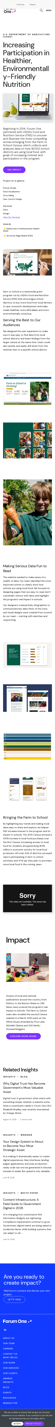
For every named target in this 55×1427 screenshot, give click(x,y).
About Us (8, 1338)
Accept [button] (17, 1424)
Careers (8, 1348)
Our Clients (10, 1373)
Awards (7, 1378)
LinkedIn (5, 1330)
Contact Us (10, 1354)
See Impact (14, 169)
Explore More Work (23, 1036)
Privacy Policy (33, 1424)
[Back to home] (17, 1323)
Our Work (9, 1362)
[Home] (9, 12)
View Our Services (11, 217)
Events (7, 1392)
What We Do (10, 1357)
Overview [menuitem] (20, 4)
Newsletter (10, 1403)
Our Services (11, 1368)
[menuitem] (21, 4)
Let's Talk (14, 1299)
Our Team (9, 1343)
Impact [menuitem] (33, 4)
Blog (6, 1387)
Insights (8, 1382)
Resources (9, 1397)
